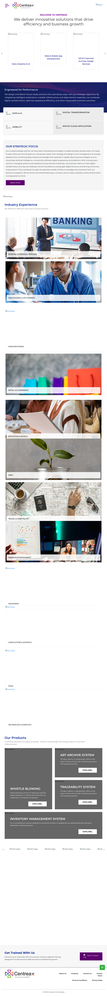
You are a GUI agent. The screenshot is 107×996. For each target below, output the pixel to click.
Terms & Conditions (79, 977)
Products (74, 970)
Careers (99, 970)
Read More (15, 183)
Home (100, 972)
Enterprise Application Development (86, 61)
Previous (2, 53)
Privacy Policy (97, 977)
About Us (62, 970)
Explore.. (37, 804)
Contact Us (87, 970)
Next (105, 53)
